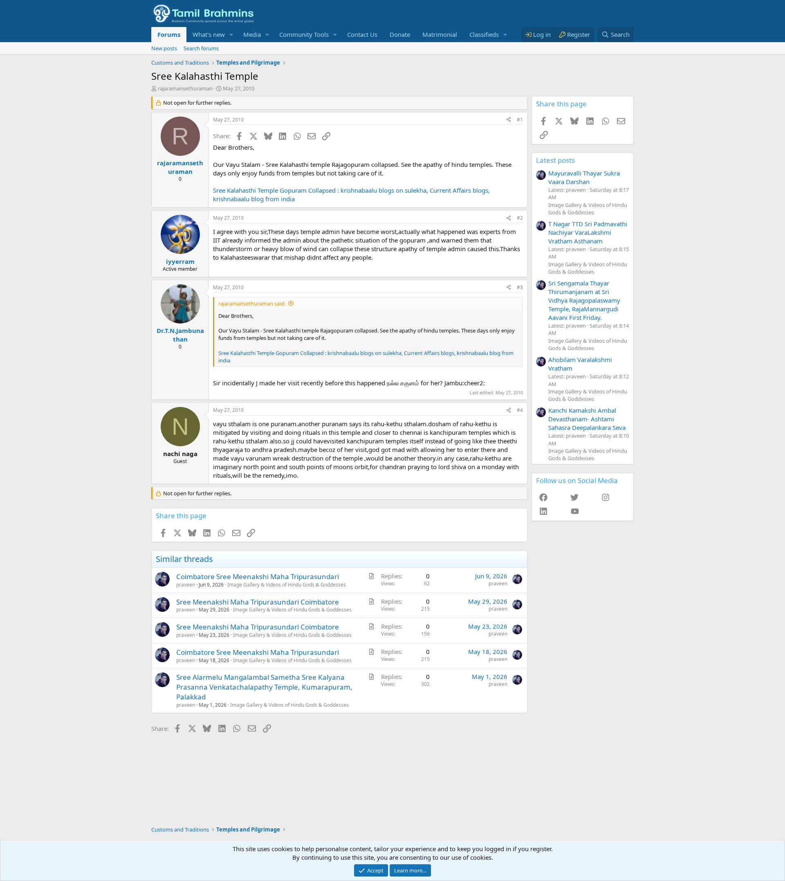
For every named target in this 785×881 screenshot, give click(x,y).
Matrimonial (439, 34)
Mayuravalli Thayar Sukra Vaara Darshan (584, 177)
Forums (168, 34)
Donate (400, 34)
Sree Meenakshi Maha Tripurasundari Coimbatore (257, 602)
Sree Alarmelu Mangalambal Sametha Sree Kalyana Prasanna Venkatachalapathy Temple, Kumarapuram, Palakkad (264, 686)
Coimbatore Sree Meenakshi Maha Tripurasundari (257, 576)
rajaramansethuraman (185, 88)
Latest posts (555, 160)
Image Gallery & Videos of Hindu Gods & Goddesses (286, 584)
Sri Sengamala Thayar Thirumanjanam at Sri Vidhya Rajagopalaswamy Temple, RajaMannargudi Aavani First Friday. (584, 300)
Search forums (201, 48)
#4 (520, 410)
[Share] (508, 120)
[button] (231, 34)
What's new (209, 34)
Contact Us (362, 34)
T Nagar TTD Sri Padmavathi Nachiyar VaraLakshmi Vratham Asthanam (587, 232)
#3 (520, 287)
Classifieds (484, 34)
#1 (520, 119)
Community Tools (304, 34)
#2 (520, 217)
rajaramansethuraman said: (251, 303)
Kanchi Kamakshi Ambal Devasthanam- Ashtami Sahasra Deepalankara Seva (587, 419)
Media (252, 34)
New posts (164, 48)
